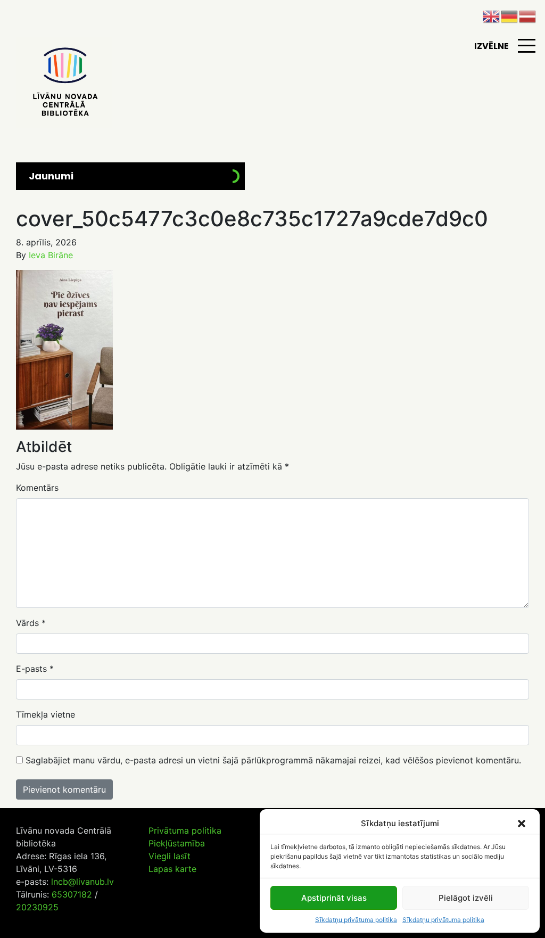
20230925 (37, 907)
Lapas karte (172, 868)
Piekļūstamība (176, 843)
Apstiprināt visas (334, 898)
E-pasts (35, 668)
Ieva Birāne (51, 255)
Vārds (31, 623)
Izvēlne (491, 46)
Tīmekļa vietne (45, 714)
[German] (510, 15)
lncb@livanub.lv (82, 881)
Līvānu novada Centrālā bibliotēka (64, 82)
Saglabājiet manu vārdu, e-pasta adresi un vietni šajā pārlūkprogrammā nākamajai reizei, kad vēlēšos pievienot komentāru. (273, 760)
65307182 (72, 894)
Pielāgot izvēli (466, 898)
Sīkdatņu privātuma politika (356, 920)
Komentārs (37, 487)
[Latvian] (528, 15)
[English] (492, 15)
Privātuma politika (184, 830)
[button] (522, 823)
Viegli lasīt (169, 856)
